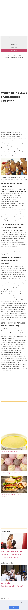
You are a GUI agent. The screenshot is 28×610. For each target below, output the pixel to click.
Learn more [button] (17, 603)
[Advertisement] (14, 16)
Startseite (4, 56)
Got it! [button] (14, 607)
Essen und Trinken (13, 56)
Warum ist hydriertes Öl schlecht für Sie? (13, 451)
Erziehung (14, 41)
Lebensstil (14, 47)
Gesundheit (14, 44)
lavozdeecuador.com (11, 599)
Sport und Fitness (14, 37)
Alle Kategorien (14, 50)
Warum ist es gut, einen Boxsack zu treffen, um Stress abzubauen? (11, 554)
